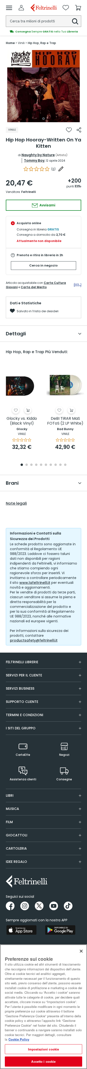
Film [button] (9, 822)
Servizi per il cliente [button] (24, 675)
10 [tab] (65, 465)
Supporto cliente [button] (22, 701)
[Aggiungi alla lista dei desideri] (69, 129)
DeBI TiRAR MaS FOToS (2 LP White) (65, 421)
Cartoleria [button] (16, 848)
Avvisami (47, 205)
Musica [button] (12, 808)
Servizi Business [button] (20, 688)
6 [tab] (46, 465)
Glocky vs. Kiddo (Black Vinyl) (22, 421)
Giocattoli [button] (16, 835)
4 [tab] (36, 465)
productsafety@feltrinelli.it (34, 640)
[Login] (21, 8)
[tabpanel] (43, 86)
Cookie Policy (18, 1039)
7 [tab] (51, 465)
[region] (43, 1006)
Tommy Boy (34, 160)
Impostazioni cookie (43, 1049)
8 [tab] (56, 465)
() (53, 169)
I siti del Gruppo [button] (21, 728)
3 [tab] (31, 465)
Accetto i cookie (43, 1061)
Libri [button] (10, 795)
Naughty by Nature (38, 155)
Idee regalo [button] (16, 861)
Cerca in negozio (43, 265)
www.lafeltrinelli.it (34, 582)
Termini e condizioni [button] (24, 715)
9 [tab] (60, 465)
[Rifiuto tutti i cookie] (81, 951)
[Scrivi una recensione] (61, 169)
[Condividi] (79, 130)
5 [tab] (41, 465)
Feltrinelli (28, 192)
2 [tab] (27, 465)
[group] (43, 31)
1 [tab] (43, 119)
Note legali (16, 503)
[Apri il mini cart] (78, 7)
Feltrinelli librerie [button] (22, 662)
